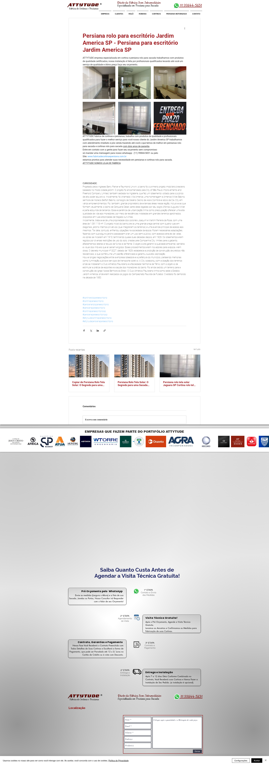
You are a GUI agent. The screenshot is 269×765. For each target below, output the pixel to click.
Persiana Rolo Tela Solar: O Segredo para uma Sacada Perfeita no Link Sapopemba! (134, 384)
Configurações (240, 760)
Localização (77, 708)
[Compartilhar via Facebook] (84, 330)
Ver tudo (196, 349)
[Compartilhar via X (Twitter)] (91, 330)
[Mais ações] (184, 28)
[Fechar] (265, 760)
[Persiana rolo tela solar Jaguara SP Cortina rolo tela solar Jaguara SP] (180, 366)
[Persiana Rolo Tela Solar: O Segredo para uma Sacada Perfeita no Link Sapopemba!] (134, 366)
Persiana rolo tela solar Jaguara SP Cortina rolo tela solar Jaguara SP (179, 384)
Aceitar (257, 760)
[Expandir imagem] (99, 82)
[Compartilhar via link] (104, 330)
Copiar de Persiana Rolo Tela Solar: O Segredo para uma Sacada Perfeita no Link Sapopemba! (88, 384)
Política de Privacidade (118, 760)
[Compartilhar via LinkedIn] (97, 330)
